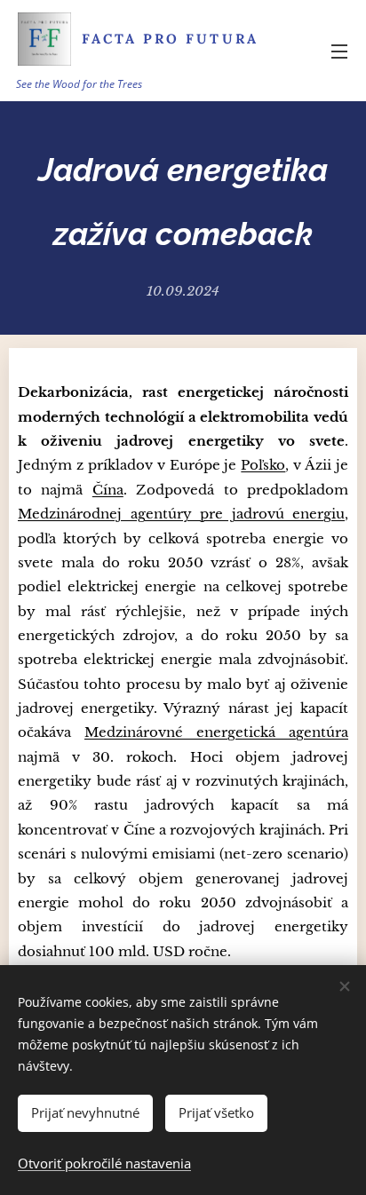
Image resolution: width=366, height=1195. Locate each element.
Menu (339, 50)
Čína (107, 489)
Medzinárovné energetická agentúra (216, 732)
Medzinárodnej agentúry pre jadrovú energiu (181, 513)
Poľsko (263, 464)
